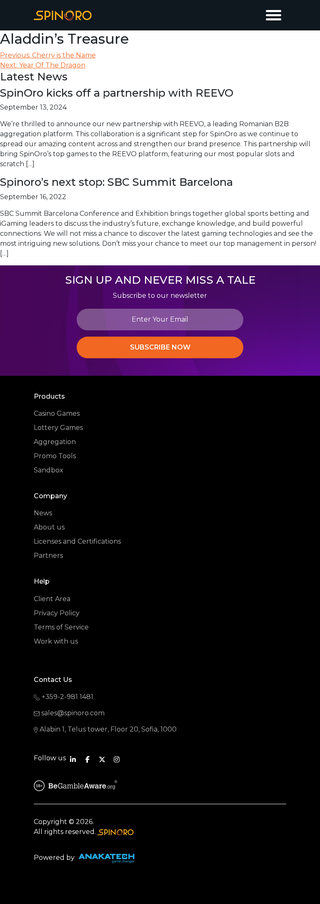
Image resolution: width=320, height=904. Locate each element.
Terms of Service (61, 627)
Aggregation (55, 442)
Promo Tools (55, 456)
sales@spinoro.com (73, 713)
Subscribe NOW (160, 347)
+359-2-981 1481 (67, 697)
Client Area (52, 599)
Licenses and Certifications (77, 541)
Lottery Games (58, 428)
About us (49, 527)
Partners (48, 555)
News (43, 513)
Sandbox (48, 470)
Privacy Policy (57, 613)
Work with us (56, 641)
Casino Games (57, 413)
